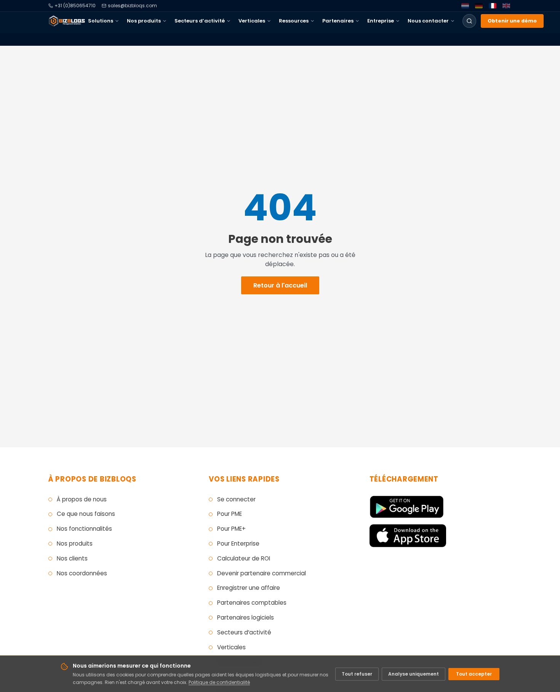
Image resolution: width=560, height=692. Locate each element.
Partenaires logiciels (245, 617)
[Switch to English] (506, 5)
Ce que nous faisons (86, 514)
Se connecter (236, 499)
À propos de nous (82, 499)
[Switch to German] (479, 5)
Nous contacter (428, 20)
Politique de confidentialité (219, 682)
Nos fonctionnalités (84, 529)
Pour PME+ (231, 529)
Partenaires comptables (251, 603)
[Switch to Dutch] (465, 5)
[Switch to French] (492, 5)
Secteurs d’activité (199, 20)
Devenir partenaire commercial (261, 573)
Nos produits (144, 20)
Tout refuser (357, 674)
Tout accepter (474, 674)
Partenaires (338, 20)
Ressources (294, 20)
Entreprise (380, 20)
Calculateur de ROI (243, 558)
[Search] (469, 21)
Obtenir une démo (512, 21)
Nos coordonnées (82, 573)
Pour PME (229, 514)
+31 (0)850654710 (75, 6)
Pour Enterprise (238, 543)
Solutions (100, 20)
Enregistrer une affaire (248, 588)
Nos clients (72, 558)
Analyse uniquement (413, 674)
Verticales (251, 20)
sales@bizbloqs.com (132, 6)
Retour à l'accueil (280, 285)
